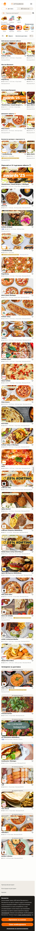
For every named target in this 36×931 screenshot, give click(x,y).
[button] (3, 3)
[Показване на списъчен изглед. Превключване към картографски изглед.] (33, 13)
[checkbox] (4, 28)
